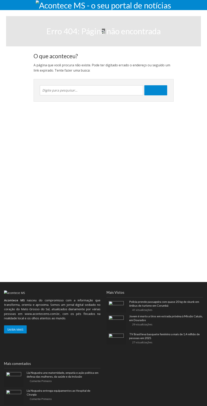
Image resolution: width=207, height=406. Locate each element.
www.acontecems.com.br (42, 314)
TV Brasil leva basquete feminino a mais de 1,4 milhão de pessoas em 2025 (164, 336)
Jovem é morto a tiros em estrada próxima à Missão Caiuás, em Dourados (166, 318)
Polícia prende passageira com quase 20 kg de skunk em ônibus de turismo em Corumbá (164, 303)
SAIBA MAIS (15, 329)
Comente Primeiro (41, 381)
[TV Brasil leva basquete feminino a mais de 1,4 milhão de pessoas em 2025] (116, 339)
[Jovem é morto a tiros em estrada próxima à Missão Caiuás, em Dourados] (116, 323)
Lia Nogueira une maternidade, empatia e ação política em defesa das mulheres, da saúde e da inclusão (62, 374)
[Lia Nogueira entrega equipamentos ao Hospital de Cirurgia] (13, 397)
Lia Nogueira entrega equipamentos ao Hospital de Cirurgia (58, 392)
